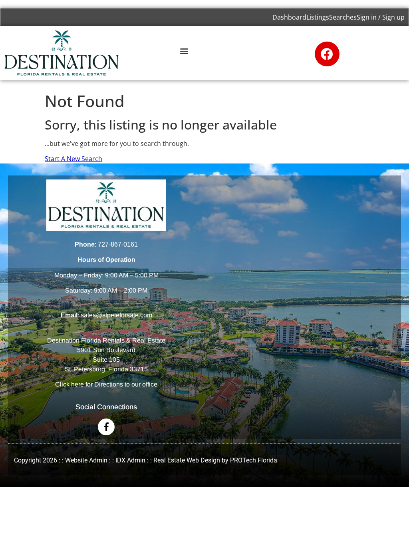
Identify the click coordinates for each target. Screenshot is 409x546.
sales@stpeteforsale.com (116, 315)
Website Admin (86, 460)
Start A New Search (73, 158)
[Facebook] (327, 54)
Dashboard (289, 17)
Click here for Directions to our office (106, 384)
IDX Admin (130, 460)
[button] (184, 50)
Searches (343, 17)
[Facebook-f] (106, 426)
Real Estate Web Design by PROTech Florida (215, 460)
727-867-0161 (118, 244)
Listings (317, 17)
